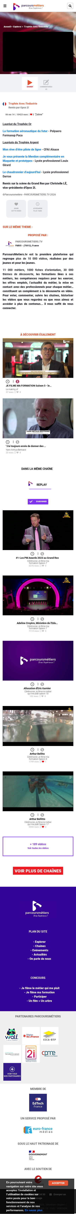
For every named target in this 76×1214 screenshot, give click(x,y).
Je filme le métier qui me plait (40, 988)
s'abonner (41, 501)
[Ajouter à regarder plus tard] (8, 381)
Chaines (40, 946)
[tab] (30, 83)
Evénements (40, 950)
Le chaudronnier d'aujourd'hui (21, 172)
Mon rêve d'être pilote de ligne (22, 149)
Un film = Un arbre (40, 1001)
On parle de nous (40, 958)
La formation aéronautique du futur (25, 131)
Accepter (58, 1183)
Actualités (40, 954)
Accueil (7, 26)
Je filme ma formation (40, 992)
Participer (40, 996)
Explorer (17, 26)
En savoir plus (33, 1210)
